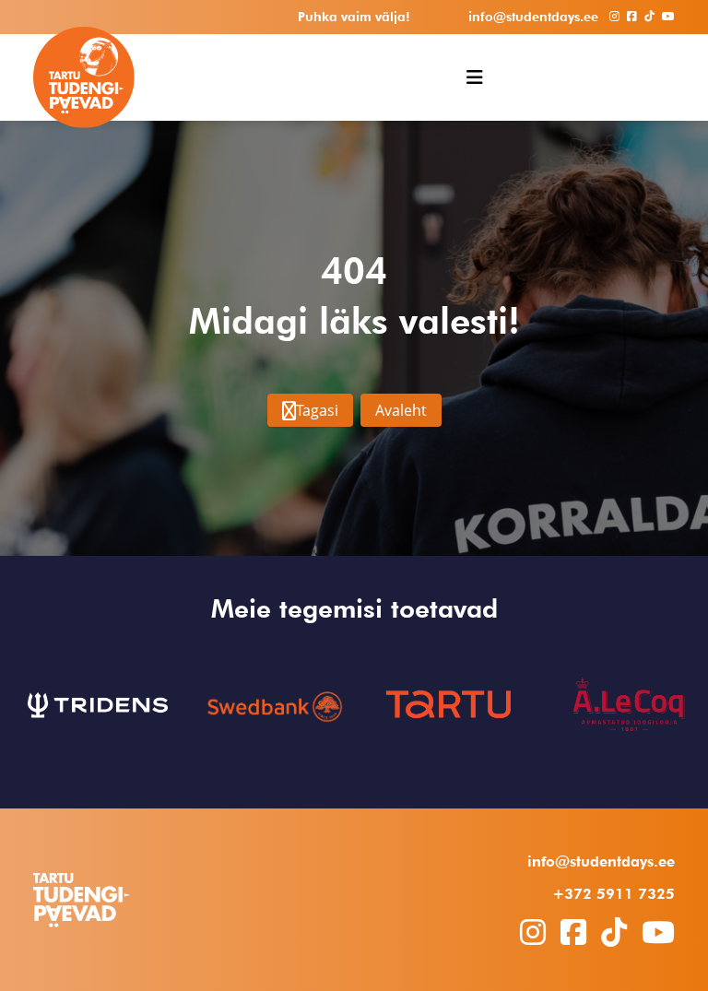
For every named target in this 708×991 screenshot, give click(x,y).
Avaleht (401, 410)
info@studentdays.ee (601, 861)
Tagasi (317, 410)
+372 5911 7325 (613, 894)
